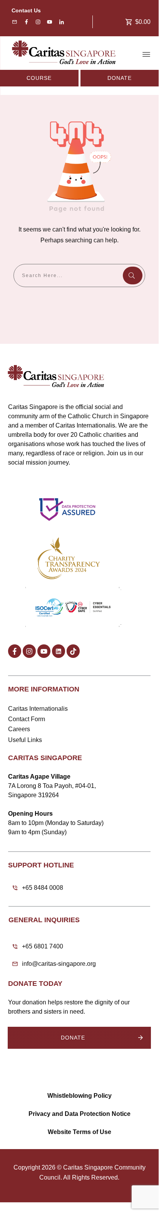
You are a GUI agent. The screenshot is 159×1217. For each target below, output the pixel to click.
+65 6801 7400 (42, 946)
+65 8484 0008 (42, 887)
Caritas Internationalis (38, 708)
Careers (19, 729)
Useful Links (25, 740)
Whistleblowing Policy (79, 1095)
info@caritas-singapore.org (59, 963)
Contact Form (26, 719)
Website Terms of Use (79, 1132)
